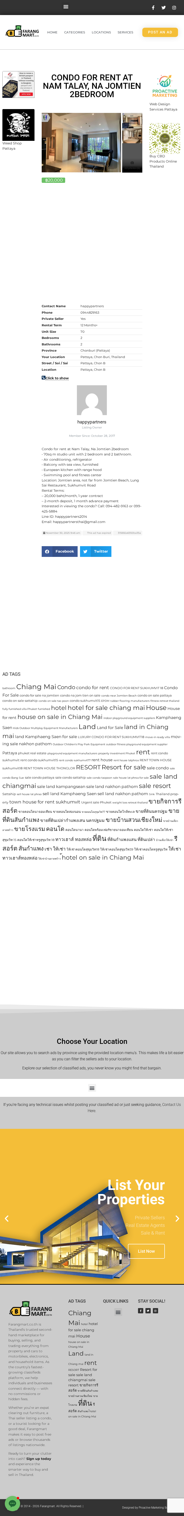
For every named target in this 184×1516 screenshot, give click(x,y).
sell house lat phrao (29, 794)
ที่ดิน (99, 838)
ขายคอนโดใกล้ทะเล (120, 811)
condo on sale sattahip (20, 701)
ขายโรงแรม (29, 828)
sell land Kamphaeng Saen (70, 793)
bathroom (8, 688)
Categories (74, 32)
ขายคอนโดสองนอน (67, 811)
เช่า (48, 849)
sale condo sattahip (70, 777)
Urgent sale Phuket (96, 802)
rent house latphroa (126, 760)
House (156, 708)
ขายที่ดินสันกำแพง (88, 1390)
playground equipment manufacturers (72, 753)
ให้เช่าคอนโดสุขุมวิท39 (116, 849)
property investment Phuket (116, 753)
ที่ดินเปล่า (146, 839)
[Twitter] (148, 1310)
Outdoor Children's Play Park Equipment (79, 744)
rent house (102, 760)
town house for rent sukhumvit (44, 802)
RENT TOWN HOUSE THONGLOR (49, 768)
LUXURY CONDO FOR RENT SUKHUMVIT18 (111, 737)
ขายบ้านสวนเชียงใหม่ (134, 819)
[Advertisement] (18, 234)
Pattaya (9, 753)
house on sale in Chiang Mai (60, 716)
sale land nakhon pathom (112, 786)
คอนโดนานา (74, 830)
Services (125, 32)
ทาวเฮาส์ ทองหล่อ (73, 839)
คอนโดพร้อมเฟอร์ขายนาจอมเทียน (109, 830)
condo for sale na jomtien (39, 695)
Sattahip (9, 794)
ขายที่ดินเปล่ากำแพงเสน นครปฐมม (72, 820)
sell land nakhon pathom (123, 793)
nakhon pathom (35, 743)
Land (87, 726)
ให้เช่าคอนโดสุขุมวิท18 (83, 849)
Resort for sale (124, 767)
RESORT (88, 767)
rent (143, 752)
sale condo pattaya (39, 777)
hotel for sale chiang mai (106, 708)
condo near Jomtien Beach (119, 695)
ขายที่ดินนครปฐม (151, 811)
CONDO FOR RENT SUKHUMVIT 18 (136, 688)
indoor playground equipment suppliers (129, 718)
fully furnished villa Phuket (19, 709)
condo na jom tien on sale (80, 695)
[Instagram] (155, 1310)
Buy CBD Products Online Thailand (163, 161)
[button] (66, 6)
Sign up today (38, 1459)
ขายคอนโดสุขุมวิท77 (93, 811)
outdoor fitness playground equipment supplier (136, 744)
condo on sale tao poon (54, 701)
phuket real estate (32, 753)
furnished (44, 709)
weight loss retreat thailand (130, 802)
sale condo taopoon (99, 777)
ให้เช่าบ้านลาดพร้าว (49, 858)
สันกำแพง (31, 848)
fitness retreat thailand (164, 701)
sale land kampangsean (61, 786)
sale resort (155, 786)
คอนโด (55, 828)
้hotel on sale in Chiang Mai (103, 857)
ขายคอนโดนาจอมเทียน (35, 811)
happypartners (91, 422)
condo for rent (92, 687)
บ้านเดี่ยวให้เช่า (164, 840)
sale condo (158, 767)
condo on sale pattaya (155, 695)
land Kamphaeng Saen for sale (46, 736)
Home (52, 32)
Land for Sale (110, 727)
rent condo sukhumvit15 (39, 760)
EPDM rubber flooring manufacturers (125, 701)
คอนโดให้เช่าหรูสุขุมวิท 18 (35, 840)
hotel (59, 707)
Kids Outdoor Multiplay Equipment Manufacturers (45, 728)
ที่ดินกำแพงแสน (122, 839)
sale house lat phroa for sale (131, 777)
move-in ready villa (157, 737)
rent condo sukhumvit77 (75, 760)
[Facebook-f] (140, 1310)
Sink (152, 794)
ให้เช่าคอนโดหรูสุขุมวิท (150, 849)
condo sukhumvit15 (85, 701)
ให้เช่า (59, 849)
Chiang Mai (36, 686)
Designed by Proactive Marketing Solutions (149, 1507)
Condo (66, 687)
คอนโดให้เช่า (143, 830)
